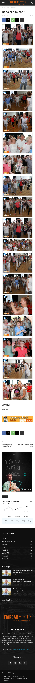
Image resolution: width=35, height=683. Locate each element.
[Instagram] (15, 663)
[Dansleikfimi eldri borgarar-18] (17, 143)
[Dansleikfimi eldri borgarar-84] (17, 369)
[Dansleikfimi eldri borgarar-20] (17, 164)
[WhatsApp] (13, 20)
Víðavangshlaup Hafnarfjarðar (7, 446)
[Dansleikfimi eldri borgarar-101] (17, 390)
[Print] (22, 20)
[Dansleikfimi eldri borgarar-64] (17, 284)
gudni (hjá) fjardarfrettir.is (21, 649)
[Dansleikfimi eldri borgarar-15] (17, 122)
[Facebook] (4, 20)
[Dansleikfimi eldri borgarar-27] (17, 186)
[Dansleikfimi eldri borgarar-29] (17, 207)
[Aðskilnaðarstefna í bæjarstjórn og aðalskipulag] (6, 582)
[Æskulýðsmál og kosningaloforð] (6, 591)
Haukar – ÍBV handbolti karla (25, 446)
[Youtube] (25, 663)
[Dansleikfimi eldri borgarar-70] (17, 326)
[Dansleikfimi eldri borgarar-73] (17, 347)
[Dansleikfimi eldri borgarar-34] (17, 228)
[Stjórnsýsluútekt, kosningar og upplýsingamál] (6, 573)
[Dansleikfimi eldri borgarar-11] (17, 101)
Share (5, 50)
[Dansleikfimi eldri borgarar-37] (17, 263)
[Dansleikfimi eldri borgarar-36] (17, 245)
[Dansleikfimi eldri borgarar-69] (17, 305)
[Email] (17, 20)
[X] (8, 20)
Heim (3, 7)
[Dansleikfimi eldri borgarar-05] (17, 58)
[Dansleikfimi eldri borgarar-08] (17, 79)
